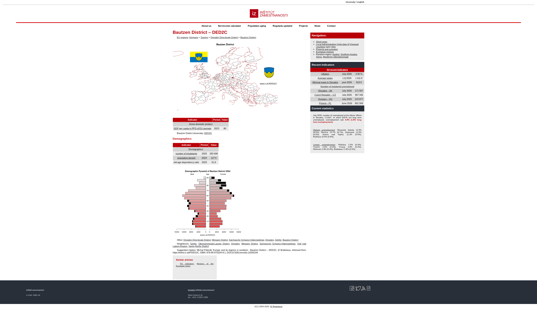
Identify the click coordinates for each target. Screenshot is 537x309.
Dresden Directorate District (224, 37)
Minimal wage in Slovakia (325, 82)
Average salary (325, 78)
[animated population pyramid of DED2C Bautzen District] (208, 236)
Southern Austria (349, 54)
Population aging (257, 26)
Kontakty (191, 290)
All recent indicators (337, 70)
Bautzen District (248, 37)
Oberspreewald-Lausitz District (213, 244)
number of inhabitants (186, 153)
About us (206, 26)
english (360, 2)
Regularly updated (282, 26)
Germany (193, 37)
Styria (319, 57)
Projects (303, 26)
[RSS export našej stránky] (364, 288)
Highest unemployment (324, 130)
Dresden (269, 240)
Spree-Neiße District (199, 246)
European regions (325, 52)
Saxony (204, 37)
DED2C (208, 133)
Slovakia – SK (325, 91)
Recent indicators (323, 64)
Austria (335, 54)
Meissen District (220, 240)
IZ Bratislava (276, 306)
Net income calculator (229, 26)
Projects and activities (327, 49)
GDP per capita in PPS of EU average (192, 128)
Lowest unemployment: (324, 145)
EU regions (182, 37)
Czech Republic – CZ (325, 95)
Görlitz (278, 240)
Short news (321, 42)
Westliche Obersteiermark (335, 57)
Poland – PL (325, 103)
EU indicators (187, 264)
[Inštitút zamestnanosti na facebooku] (352, 288)
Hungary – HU (325, 99)
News (317, 26)
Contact (331, 26)
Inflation (325, 74)
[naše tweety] (358, 288)
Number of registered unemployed (337, 86)
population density (186, 158)
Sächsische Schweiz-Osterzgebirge (246, 240)
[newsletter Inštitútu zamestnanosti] (369, 288)
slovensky (350, 2)
